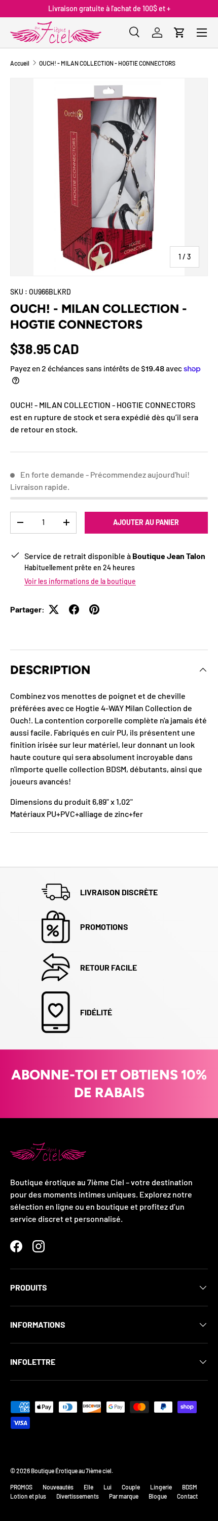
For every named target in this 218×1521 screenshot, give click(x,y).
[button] (179, 32)
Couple (131, 1486)
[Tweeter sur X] (54, 609)
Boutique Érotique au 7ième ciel (71, 1470)
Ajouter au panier (146, 522)
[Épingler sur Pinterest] (94, 609)
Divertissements (77, 1496)
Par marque (123, 1496)
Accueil (19, 63)
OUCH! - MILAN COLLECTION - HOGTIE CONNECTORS (107, 63)
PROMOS (21, 1486)
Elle (88, 1486)
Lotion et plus (28, 1496)
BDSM (189, 1486)
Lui (107, 1486)
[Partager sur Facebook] (74, 609)
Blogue (158, 1496)
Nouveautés (58, 1486)
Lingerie (161, 1486)
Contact (187, 1496)
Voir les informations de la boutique (80, 581)
